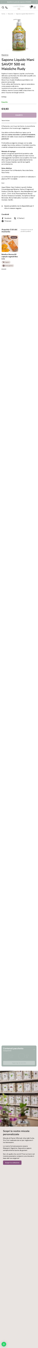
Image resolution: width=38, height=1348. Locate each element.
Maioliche (5, 55)
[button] (3, 7)
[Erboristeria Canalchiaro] (19, 7)
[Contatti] (6, 7)
